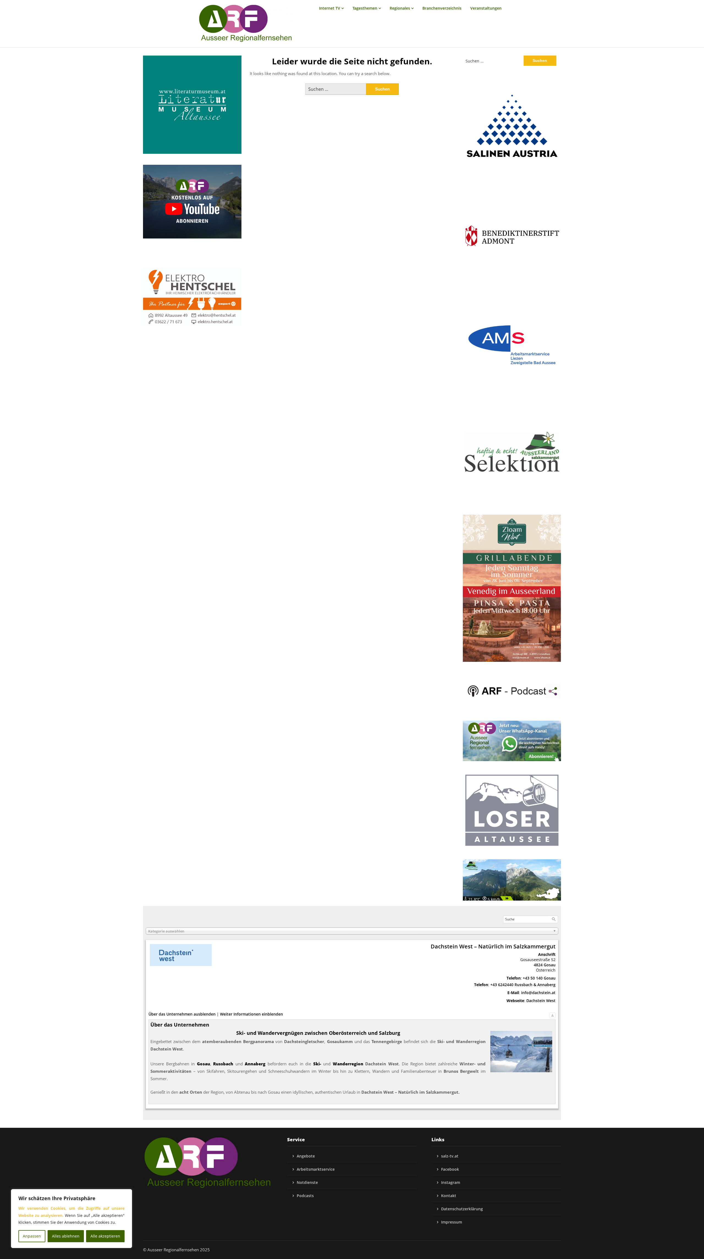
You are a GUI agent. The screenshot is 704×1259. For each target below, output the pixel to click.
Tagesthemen (365, 8)
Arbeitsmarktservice (316, 1169)
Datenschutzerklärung (462, 1208)
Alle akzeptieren (105, 1236)
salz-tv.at (449, 1156)
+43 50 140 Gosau (539, 978)
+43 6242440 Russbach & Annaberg (523, 984)
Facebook (450, 1169)
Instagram (450, 1182)
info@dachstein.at (538, 992)
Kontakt (448, 1195)
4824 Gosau (545, 964)
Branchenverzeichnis (441, 8)
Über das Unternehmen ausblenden (182, 1014)
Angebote (306, 1156)
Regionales (400, 8)
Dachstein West (541, 1000)
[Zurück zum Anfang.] (552, 1014)
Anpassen (32, 1236)
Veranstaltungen (486, 8)
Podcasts (305, 1195)
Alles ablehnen (65, 1236)
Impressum (451, 1222)
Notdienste (307, 1182)
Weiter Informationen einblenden (251, 1014)
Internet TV (329, 8)
